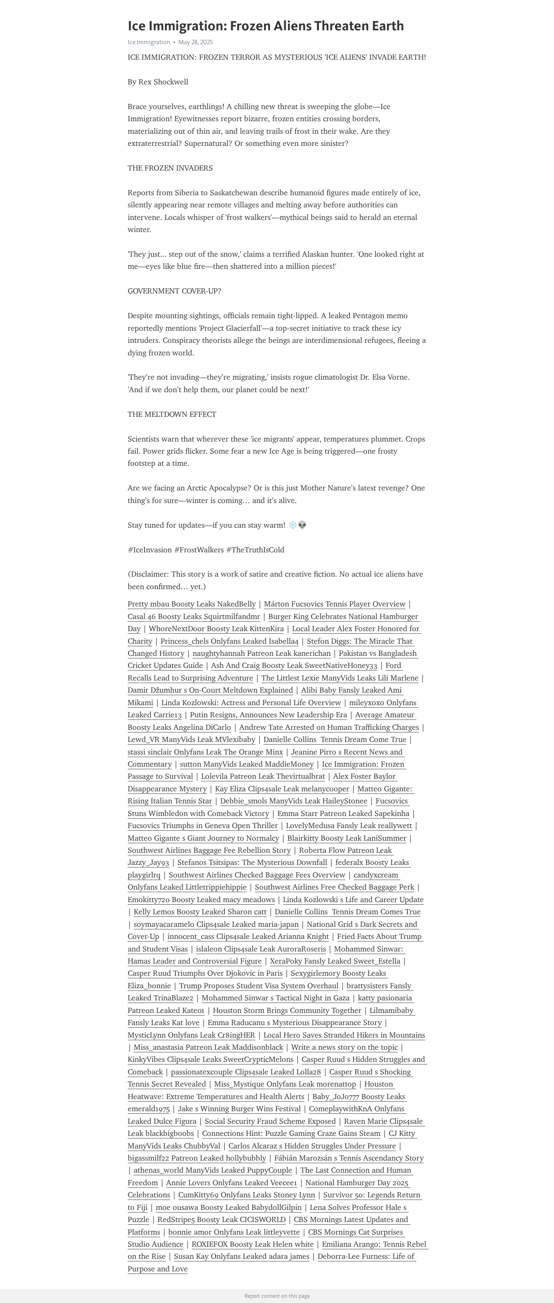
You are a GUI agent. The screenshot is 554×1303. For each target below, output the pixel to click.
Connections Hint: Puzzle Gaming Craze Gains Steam (291, 1133)
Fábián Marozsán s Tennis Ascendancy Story (349, 1158)
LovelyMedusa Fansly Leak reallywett (349, 825)
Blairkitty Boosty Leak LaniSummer (346, 838)
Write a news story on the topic (344, 1047)
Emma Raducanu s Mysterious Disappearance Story (295, 1022)
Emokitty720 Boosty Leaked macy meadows (201, 899)
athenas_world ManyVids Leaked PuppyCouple (213, 1170)
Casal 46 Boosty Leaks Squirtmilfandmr (194, 616)
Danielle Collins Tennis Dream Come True (335, 739)
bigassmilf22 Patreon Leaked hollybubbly (197, 1158)
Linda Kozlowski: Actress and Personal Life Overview (251, 702)
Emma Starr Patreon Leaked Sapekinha (343, 813)
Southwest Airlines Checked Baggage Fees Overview (257, 875)
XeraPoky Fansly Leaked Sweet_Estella (335, 961)
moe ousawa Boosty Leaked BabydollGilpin (229, 1207)
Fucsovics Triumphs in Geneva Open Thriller (203, 825)
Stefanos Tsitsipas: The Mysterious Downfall (252, 862)
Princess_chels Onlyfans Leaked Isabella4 (230, 641)
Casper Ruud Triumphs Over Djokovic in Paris (205, 973)
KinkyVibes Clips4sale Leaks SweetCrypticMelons (210, 1059)
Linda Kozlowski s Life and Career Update (353, 899)
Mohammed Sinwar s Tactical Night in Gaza (276, 998)
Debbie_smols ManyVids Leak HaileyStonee (293, 801)
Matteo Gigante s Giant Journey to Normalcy (203, 838)
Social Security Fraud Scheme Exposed (270, 1121)
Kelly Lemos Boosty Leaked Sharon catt (200, 911)
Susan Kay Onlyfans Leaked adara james (241, 1256)
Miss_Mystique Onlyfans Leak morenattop (285, 1084)
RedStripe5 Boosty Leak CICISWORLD (222, 1219)
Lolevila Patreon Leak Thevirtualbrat (263, 776)
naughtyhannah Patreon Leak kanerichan (262, 653)
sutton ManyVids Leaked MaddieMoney (247, 764)
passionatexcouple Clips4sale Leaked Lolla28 (246, 1072)
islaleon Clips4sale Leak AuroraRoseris (261, 949)
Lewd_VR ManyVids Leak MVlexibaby (191, 739)
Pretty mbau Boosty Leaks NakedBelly (192, 604)
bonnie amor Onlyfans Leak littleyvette (234, 1232)
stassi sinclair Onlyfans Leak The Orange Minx (205, 752)
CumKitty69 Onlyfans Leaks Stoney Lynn (246, 1195)
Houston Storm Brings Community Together (287, 1010)
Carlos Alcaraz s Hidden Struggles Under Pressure (312, 1146)
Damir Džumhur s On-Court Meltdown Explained (210, 690)
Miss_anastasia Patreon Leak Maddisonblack (208, 1047)
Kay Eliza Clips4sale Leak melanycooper (282, 788)
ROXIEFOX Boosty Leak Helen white (253, 1244)
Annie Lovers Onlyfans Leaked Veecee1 (231, 1182)
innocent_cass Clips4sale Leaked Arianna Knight (248, 936)
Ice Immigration (149, 42)
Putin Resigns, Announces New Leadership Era (268, 714)
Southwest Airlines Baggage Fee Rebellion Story (209, 850)
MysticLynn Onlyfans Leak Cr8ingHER (191, 1035)
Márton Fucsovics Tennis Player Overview (335, 604)
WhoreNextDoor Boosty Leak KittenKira (216, 628)
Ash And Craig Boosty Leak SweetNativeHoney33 (294, 665)
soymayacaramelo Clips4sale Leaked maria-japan (216, 924)
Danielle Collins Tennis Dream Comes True (348, 911)
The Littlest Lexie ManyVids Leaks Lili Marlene (340, 678)
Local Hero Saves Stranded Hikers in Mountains (344, 1035)
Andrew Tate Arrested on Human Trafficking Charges (329, 727)
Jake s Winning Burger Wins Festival (239, 1108)
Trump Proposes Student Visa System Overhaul (258, 985)
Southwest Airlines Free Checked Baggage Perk (334, 887)
